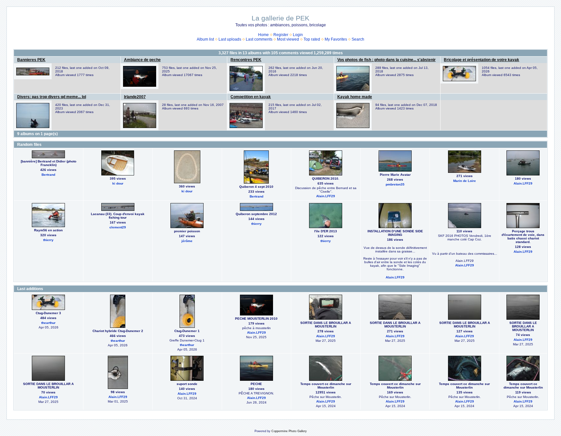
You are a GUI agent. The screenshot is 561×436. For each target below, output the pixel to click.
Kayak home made (354, 97)
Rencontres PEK (246, 60)
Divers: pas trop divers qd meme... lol (51, 97)
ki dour (117, 183)
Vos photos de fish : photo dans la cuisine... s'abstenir (386, 60)
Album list (205, 39)
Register (280, 34)
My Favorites (336, 39)
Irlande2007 (135, 97)
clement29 (117, 227)
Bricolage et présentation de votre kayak (481, 60)
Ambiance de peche (142, 60)
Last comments (259, 39)
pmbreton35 (395, 184)
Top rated (312, 39)
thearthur (48, 323)
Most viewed (288, 39)
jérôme (187, 241)
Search (358, 39)
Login (298, 34)
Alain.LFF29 (325, 196)
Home (263, 34)
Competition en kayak (251, 97)
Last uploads (229, 39)
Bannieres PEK (31, 60)
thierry (48, 240)
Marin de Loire (464, 181)
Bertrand (48, 174)
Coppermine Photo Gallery (289, 431)
